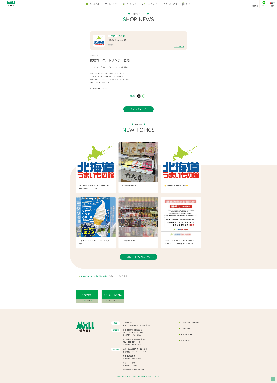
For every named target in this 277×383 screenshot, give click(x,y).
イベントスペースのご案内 (190, 323)
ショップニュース (86, 276)
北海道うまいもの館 (100, 276)
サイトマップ (185, 340)
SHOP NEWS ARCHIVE (138, 257)
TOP (77, 276)
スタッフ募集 (185, 329)
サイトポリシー (186, 334)
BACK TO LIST (138, 109)
